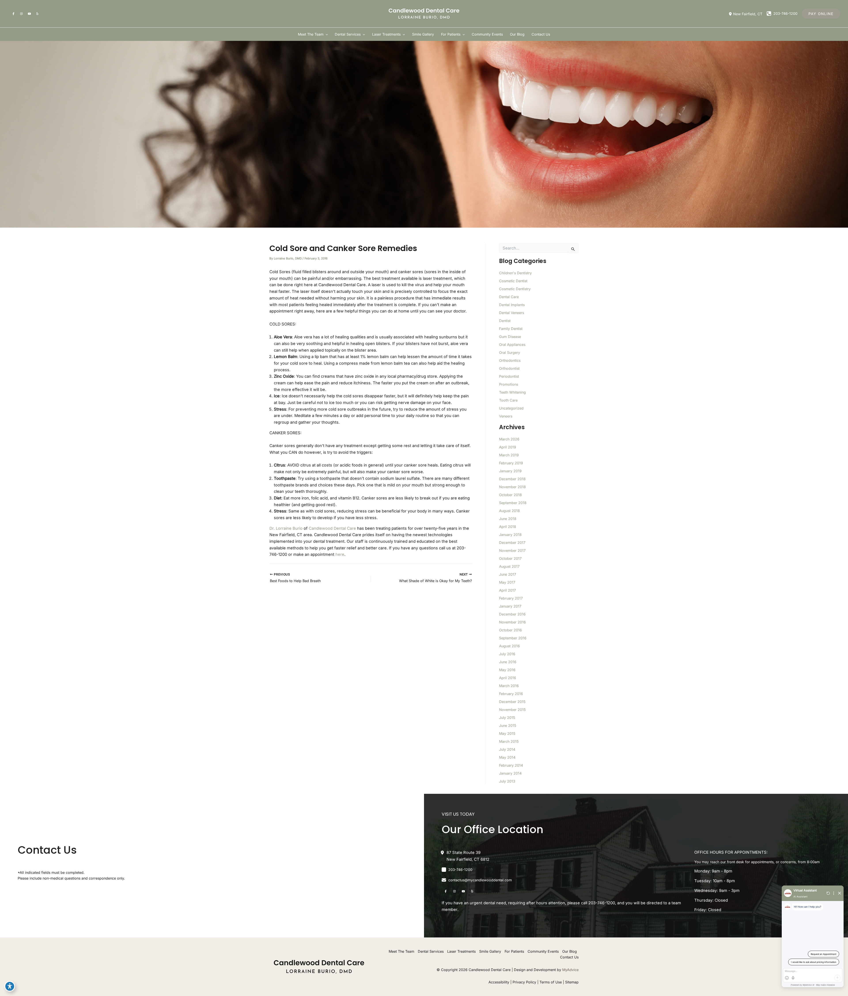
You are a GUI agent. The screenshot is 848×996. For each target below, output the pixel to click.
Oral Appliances (512, 344)
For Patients (514, 951)
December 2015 (512, 701)
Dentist (505, 320)
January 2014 (510, 773)
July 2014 (507, 749)
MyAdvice (570, 969)
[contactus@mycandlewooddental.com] (477, 880)
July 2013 (507, 781)
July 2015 (507, 717)
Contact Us (569, 957)
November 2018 (512, 487)
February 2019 (511, 463)
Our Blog (569, 951)
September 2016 (512, 638)
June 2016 (507, 662)
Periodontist (509, 376)
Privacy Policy (524, 982)
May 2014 (507, 757)
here (339, 554)
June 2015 (507, 725)
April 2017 (507, 590)
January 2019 (510, 471)
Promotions (508, 384)
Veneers (505, 416)
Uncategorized (511, 408)
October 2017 (510, 558)
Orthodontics (510, 360)
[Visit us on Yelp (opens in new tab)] (37, 13)
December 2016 (512, 614)
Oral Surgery (509, 352)
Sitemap (572, 982)
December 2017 (512, 542)
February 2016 (511, 693)
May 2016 (507, 670)
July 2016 (507, 654)
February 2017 (511, 598)
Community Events (543, 951)
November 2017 (512, 550)
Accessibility (498, 982)
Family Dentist (510, 328)
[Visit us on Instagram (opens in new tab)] (21, 13)
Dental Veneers (511, 312)
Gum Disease (510, 336)
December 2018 (512, 479)
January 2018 (510, 534)
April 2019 (507, 447)
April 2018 (507, 526)
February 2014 (511, 765)
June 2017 (507, 574)
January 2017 (510, 606)
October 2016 (510, 630)
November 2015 (512, 709)
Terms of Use (550, 982)
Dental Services (431, 951)
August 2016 (509, 646)
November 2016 (512, 622)
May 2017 (507, 582)
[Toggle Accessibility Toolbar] (9, 986)
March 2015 (509, 741)
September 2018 (512, 503)
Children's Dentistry (515, 273)
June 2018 (507, 518)
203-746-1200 (601, 903)
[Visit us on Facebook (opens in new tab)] (13, 13)
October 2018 (510, 495)
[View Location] (731, 14)
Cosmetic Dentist (513, 281)
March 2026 (509, 439)
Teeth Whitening (512, 392)
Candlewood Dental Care (332, 528)
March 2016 (509, 686)
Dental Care (509, 297)
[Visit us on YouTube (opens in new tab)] (29, 13)
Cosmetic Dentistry (515, 289)
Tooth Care (508, 400)
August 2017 (509, 566)
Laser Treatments (461, 951)
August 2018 (509, 510)
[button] (821, 14)
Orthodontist (509, 368)
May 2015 (507, 733)
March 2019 (509, 455)
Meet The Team (401, 951)
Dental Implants (512, 305)
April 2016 (507, 678)
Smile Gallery (490, 951)
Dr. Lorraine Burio (286, 528)
